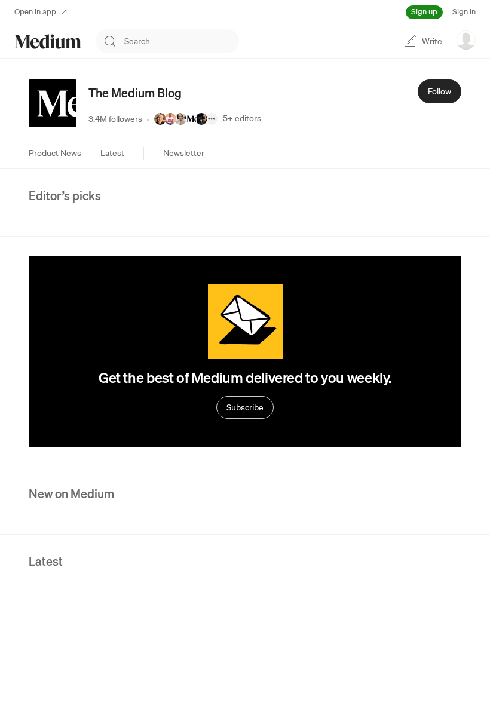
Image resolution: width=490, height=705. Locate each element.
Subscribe (245, 407)
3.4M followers (115, 119)
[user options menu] (466, 40)
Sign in (464, 12)
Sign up (424, 12)
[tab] (55, 153)
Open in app (35, 12)
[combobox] (181, 41)
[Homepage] (47, 41)
